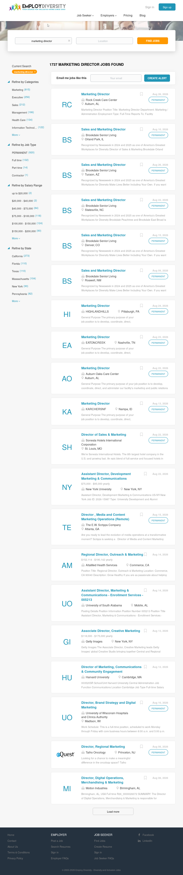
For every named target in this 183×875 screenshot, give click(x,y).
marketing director (23, 71)
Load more (113, 811)
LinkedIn (147, 840)
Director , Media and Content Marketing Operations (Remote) (105, 516)
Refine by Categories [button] (25, 82)
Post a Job (57, 840)
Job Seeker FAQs (104, 858)
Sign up (167, 7)
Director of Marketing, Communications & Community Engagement (111, 669)
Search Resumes (60, 846)
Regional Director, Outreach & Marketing (112, 554)
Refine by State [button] (21, 248)
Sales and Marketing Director (103, 129)
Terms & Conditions (19, 852)
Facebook (148, 835)
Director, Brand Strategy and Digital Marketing (108, 705)
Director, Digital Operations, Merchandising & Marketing (102, 780)
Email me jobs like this (71, 78)
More (15, 135)
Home (11, 835)
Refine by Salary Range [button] (26, 185)
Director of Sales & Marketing (103, 434)
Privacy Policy (15, 858)
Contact (12, 840)
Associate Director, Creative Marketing (110, 630)
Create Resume (103, 846)
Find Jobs (152, 41)
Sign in (149, 7)
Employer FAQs (60, 858)
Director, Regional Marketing (103, 746)
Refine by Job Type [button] (23, 145)
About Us (13, 846)
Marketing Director (95, 94)
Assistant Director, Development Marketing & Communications (106, 476)
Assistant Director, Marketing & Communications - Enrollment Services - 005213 (112, 595)
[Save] (141, 94)
